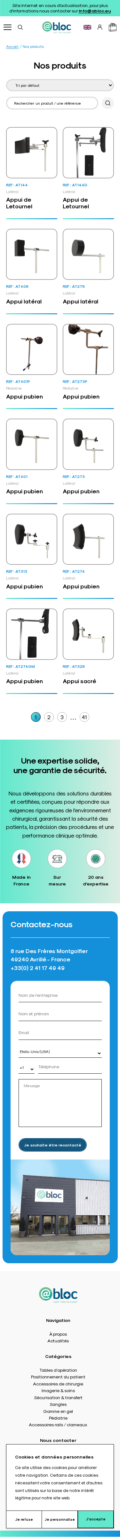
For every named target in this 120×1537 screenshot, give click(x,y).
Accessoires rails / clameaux (58, 1424)
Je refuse (24, 1519)
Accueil (12, 46)
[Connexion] (99, 27)
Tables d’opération (58, 1370)
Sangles (58, 1404)
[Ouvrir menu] (8, 27)
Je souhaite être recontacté (52, 1145)
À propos (58, 1334)
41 (84, 716)
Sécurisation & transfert (58, 1397)
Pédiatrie (58, 1418)
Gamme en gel (58, 1411)
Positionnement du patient (58, 1376)
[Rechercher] (20, 27)
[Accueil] (56, 27)
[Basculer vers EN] (87, 27)
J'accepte (96, 1519)
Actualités (58, 1340)
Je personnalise (59, 1519)
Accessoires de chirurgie (58, 1383)
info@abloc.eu (95, 10)
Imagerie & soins (58, 1390)
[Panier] (112, 27)
